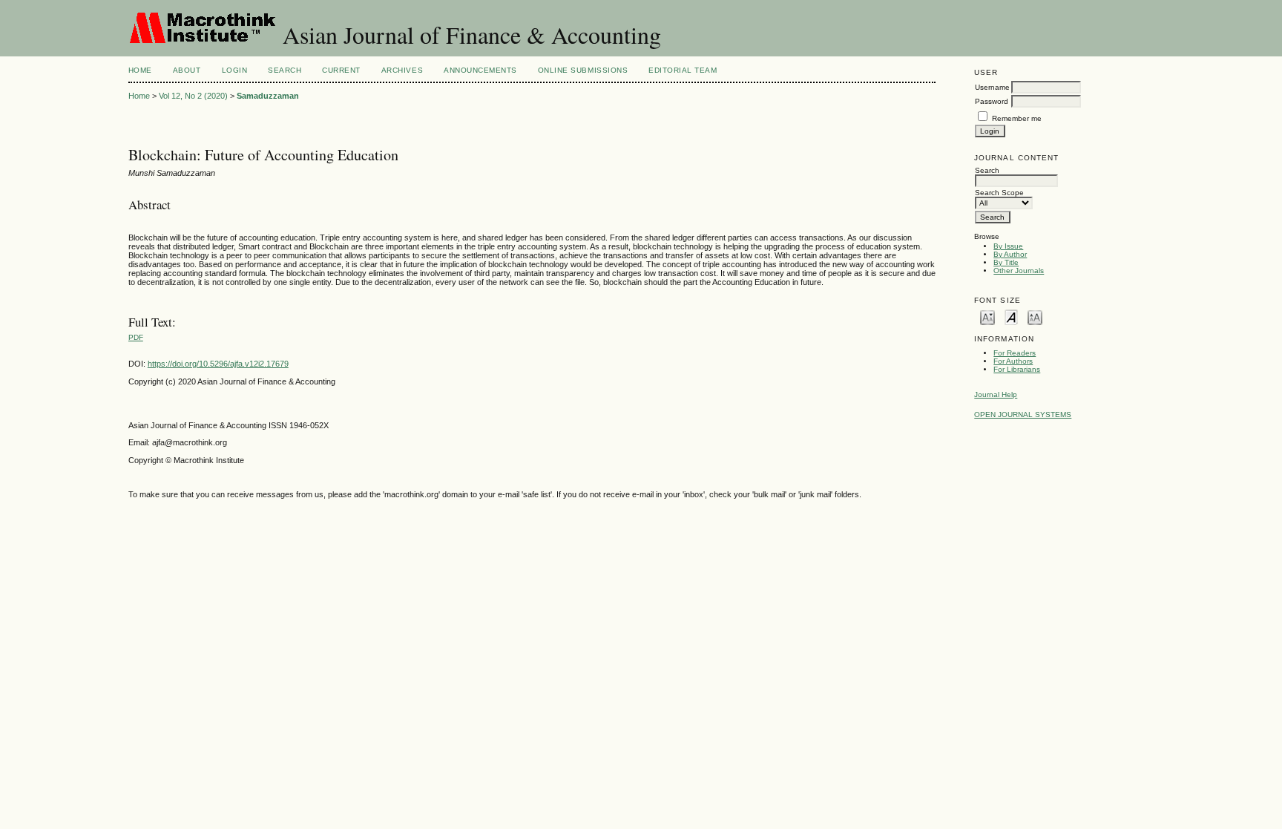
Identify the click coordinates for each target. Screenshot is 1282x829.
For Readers (1014, 353)
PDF (135, 337)
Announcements (480, 70)
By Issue (1008, 246)
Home (140, 70)
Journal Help (995, 394)
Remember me (1017, 118)
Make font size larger (1035, 316)
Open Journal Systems (1022, 414)
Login (235, 70)
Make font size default (1011, 316)
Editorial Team (682, 70)
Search (284, 70)
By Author (1010, 254)
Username (992, 87)
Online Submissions (583, 70)
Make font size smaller (987, 316)
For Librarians (1016, 369)
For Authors (1013, 361)
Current (341, 70)
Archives (402, 70)
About (187, 70)
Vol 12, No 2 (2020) (193, 95)
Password (991, 101)
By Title (1006, 262)
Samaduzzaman (268, 95)
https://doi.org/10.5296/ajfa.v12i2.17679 (218, 363)
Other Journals (1018, 270)
